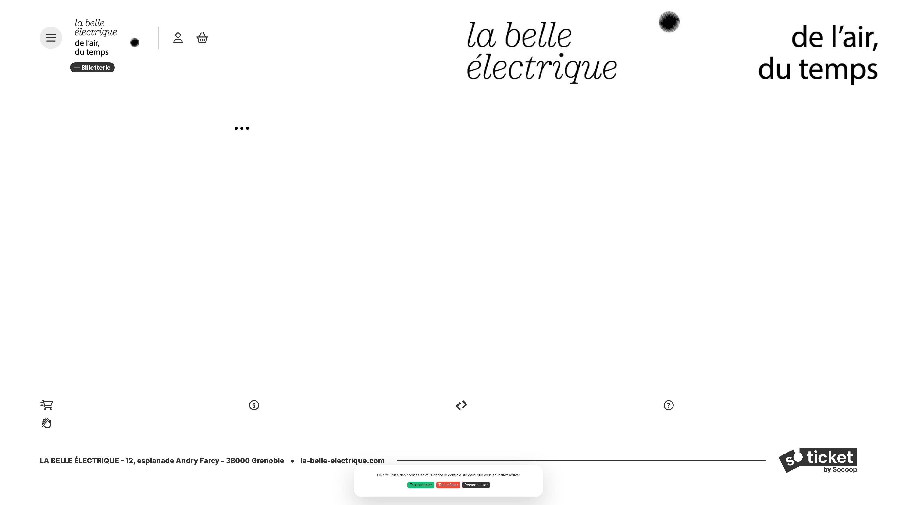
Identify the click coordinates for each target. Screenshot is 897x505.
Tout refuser (448, 485)
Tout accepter (421, 485)
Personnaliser (476, 485)
